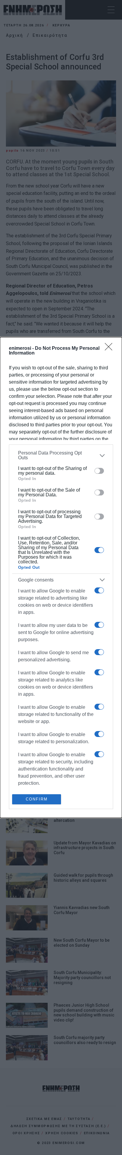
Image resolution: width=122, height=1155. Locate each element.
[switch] (99, 471)
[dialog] (61, 577)
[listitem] (61, 455)
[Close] (110, 348)
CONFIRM (37, 799)
